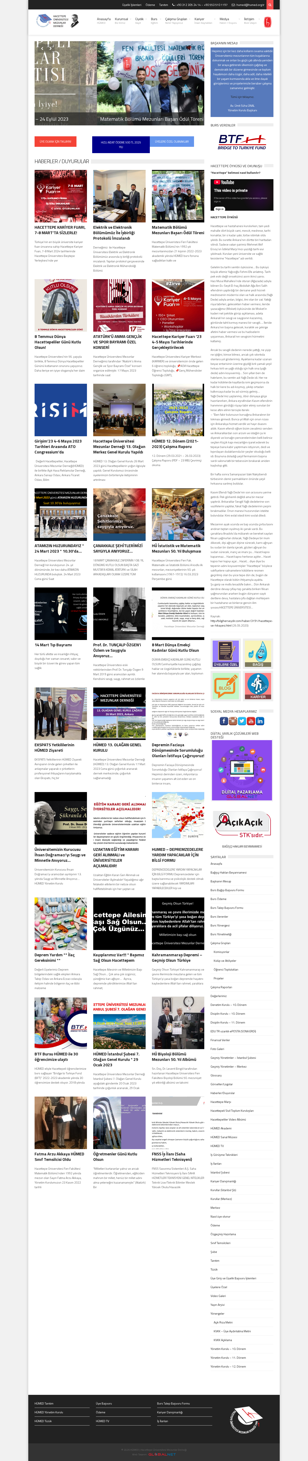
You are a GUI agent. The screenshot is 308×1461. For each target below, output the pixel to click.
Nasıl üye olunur (220, 1216)
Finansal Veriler (220, 1040)
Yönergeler (217, 1313)
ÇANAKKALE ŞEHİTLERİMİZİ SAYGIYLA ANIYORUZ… (118, 548)
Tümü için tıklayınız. (242, 97)
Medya (228, 20)
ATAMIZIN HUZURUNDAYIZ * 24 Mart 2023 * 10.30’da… (59, 548)
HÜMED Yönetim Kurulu (49, 1412)
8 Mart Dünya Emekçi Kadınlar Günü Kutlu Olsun (175, 647)
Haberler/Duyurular (223, 1093)
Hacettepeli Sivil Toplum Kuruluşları (232, 1110)
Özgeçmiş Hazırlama (223, 1234)
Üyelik (139, 20)
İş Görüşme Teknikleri (224, 1154)
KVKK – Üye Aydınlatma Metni (232, 1331)
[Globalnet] (242, 770)
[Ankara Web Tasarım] (162, 1454)
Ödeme (150, 5)
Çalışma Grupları (176, 20)
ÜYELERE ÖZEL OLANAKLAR (172, 141)
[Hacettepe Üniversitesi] (267, 22)
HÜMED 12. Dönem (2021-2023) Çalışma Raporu (175, 444)
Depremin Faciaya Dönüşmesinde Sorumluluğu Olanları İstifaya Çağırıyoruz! (178, 750)
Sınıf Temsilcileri (220, 1243)
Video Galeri (218, 1296)
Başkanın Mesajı (221, 881)
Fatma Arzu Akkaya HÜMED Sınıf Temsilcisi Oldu (59, 1157)
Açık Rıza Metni (223, 1322)
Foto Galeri (217, 1049)
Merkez (215, 1207)
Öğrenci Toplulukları (226, 969)
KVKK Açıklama (223, 1340)
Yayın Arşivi (218, 1304)
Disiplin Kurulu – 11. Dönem (228, 1022)
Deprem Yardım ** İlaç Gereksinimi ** (55, 957)
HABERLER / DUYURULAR (62, 161)
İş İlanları (216, 1163)
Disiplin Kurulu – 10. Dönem (228, 1013)
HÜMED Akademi (221, 1128)
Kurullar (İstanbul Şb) (223, 1190)
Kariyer (203, 20)
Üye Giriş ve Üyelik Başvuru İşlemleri (233, 1278)
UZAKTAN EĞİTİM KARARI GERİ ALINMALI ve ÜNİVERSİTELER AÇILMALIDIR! (116, 857)
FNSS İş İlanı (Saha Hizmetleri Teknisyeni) (172, 1157)
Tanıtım (163, 5)
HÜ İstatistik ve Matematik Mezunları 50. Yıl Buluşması (176, 548)
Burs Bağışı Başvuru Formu (227, 890)
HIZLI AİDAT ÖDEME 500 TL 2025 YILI (121, 144)
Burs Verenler (219, 916)
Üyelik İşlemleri (131, 5)
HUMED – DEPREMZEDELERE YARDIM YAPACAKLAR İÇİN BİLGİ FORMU (177, 854)
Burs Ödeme (218, 899)
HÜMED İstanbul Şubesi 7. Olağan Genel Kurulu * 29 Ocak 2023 (116, 1059)
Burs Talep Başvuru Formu (227, 907)
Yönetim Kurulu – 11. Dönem (228, 1357)
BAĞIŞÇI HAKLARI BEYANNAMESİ (242, 846)
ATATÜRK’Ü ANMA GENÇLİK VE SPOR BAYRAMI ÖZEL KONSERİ (117, 342)
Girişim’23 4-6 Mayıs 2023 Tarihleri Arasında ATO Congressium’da (58, 446)
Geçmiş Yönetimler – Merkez (229, 1066)
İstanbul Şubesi (220, 1172)
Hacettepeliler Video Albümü (228, 1119)
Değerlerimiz (219, 996)
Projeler (219, 978)
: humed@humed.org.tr (249, 5)
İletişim (250, 20)
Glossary (216, 1075)
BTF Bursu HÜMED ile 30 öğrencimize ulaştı (56, 1057)
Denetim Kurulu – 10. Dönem (229, 1004)
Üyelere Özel (219, 1287)
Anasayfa (104, 20)
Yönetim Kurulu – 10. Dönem (228, 1349)
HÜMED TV (217, 1146)
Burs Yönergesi (220, 925)
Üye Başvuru (104, 1403)
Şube (214, 1251)
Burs (154, 20)
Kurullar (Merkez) (221, 1199)
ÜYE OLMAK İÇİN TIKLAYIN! (55, 141)
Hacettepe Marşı (221, 1102)
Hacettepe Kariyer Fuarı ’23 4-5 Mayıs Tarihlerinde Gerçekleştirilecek (177, 342)
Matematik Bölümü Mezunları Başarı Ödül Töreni (89, 119)
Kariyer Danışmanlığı (223, 1181)
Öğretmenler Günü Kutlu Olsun (115, 1157)
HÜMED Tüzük (43, 1421)
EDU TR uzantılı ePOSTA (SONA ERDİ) (233, 1031)
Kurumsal (121, 20)
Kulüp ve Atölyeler (225, 960)
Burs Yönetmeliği (221, 934)
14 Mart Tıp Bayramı (53, 644)
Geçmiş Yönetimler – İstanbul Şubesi (233, 1057)
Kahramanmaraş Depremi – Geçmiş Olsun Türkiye (177, 957)
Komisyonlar (221, 952)
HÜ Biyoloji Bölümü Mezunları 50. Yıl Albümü (174, 1057)
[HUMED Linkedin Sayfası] (260, 721)
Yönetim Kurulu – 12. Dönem (228, 1366)
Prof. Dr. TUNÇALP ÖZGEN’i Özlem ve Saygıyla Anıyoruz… (117, 650)
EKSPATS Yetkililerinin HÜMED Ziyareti (54, 747)
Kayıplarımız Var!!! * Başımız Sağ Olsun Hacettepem (118, 957)
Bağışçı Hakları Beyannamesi (229, 872)
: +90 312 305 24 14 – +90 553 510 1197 (201, 5)
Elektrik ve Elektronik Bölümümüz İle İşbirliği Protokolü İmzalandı (114, 232)
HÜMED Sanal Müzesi (224, 1137)
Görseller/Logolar (222, 1084)
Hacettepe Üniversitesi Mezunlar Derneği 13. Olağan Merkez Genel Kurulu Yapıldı (119, 446)
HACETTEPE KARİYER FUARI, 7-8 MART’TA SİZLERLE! (60, 230)
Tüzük (214, 1269)
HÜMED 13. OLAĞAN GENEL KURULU (117, 747)
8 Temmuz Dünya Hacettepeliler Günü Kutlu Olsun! (58, 342)
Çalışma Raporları (221, 987)
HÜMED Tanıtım (44, 1403)
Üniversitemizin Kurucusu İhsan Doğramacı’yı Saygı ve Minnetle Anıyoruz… (60, 854)
